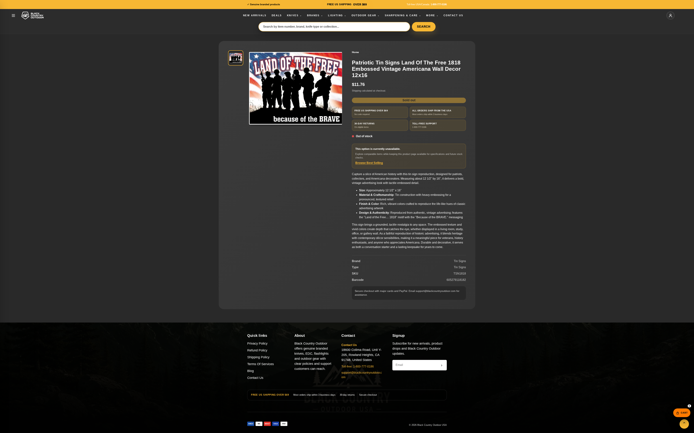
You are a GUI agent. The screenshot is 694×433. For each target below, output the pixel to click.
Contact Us (453, 15)
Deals (277, 15)
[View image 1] (235, 58)
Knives (294, 15)
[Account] (670, 15)
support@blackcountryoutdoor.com (361, 375)
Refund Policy (257, 350)
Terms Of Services (260, 364)
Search (423, 26)
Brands (315, 15)
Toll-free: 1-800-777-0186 (357, 366)
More (432, 15)
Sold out (408, 100)
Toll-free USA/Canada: (427, 4)
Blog (250, 371)
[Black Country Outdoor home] (38, 15)
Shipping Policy (258, 357)
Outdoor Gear (366, 15)
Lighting (337, 15)
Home (355, 52)
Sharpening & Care (403, 15)
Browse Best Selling (369, 162)
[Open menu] (13, 15)
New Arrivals (255, 15)
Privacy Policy (257, 343)
